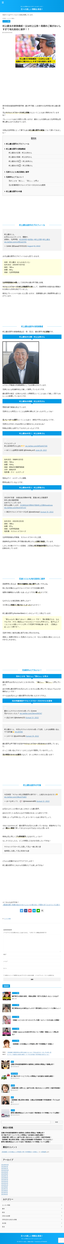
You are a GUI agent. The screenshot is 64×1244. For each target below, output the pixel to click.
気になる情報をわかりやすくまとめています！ (32, 1238)
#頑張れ (31, 239)
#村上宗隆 (38, 239)
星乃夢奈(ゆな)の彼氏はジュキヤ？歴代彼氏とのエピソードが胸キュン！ (36, 1008)
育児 (3, 1227)
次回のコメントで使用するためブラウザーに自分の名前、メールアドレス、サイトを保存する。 (30, 975)
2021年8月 (4, 1187)
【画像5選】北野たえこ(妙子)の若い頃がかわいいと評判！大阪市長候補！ (36, 1088)
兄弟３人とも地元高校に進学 (17, 172)
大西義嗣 (43, 1152)
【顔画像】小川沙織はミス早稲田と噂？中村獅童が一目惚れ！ (33, 1044)
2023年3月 (4, 1166)
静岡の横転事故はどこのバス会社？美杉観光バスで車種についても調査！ (35, 1113)
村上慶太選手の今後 (14, 191)
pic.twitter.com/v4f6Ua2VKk (15, 242)
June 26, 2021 (41, 450)
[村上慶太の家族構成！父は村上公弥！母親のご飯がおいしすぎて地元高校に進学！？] (34, 910)
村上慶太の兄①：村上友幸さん (21, 161)
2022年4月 (4, 1181)
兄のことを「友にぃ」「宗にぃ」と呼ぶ (24, 181)
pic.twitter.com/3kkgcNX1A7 (31, 713)
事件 (3, 1209)
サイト (5, 968)
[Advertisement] (32, 87)
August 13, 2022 (33, 246)
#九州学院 (23, 239)
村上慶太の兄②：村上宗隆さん (21, 166)
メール (5, 961)
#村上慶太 (46, 239)
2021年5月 (4, 1192)
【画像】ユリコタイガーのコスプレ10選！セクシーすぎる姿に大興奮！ (36, 1020)
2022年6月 (4, 1177)
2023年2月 (4, 1168)
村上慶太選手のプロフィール (17, 144)
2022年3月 (4, 1183)
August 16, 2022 (32, 736)
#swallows (48, 505)
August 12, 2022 (43, 801)
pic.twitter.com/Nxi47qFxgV (15, 508)
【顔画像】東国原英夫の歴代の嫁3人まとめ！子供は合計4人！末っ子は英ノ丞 (29, 1052)
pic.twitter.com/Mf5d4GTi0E (36, 446)
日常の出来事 (6, 1216)
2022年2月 (4, 1185)
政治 (3, 1212)
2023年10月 (5, 1165)
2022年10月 (5, 1170)
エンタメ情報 (7, 918)
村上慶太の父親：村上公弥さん (20, 153)
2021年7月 (4, 1189)
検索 (56, 1122)
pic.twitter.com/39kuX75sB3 (15, 797)
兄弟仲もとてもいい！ (15, 177)
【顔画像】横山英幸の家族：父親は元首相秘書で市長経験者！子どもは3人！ (27, 1139)
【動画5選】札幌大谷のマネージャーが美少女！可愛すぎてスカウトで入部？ (31, 905)
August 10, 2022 (46, 512)
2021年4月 (4, 1194)
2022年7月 (4, 1176)
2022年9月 (4, 1172)
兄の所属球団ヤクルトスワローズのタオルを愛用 (27, 185)
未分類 (4, 1223)
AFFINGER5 (44, 1241)
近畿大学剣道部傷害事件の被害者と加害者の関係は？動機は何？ (32, 1064)
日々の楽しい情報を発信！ (32, 9)
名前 (5, 954)
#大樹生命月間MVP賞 (28, 505)
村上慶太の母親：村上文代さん (20, 157)
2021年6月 (4, 1190)
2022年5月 (4, 1179)
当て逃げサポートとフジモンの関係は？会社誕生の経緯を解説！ (32, 1076)
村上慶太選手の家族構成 (15, 149)
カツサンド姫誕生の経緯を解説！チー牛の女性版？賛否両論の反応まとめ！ (28, 1054)
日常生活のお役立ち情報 (9, 1219)
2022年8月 (4, 1174)
